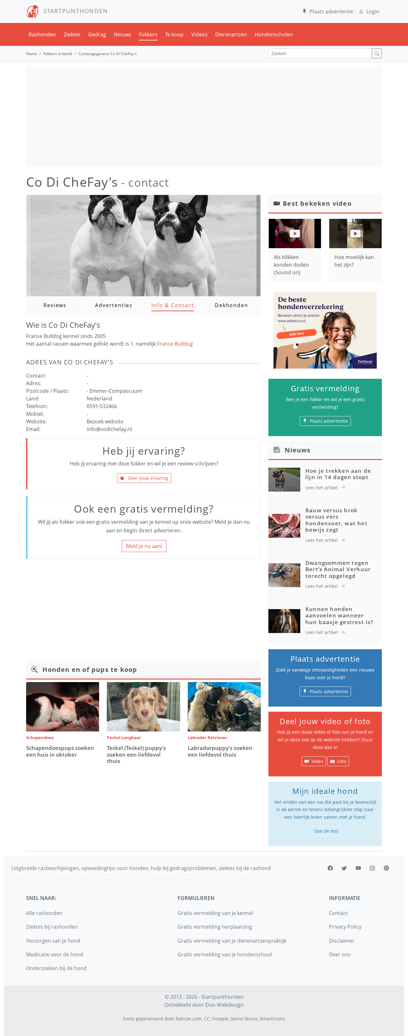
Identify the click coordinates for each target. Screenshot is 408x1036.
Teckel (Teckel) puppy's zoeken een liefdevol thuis (136, 754)
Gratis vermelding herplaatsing (215, 926)
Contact (338, 913)
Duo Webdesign (224, 1004)
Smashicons (272, 1019)
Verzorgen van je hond (53, 940)
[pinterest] (386, 868)
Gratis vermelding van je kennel (215, 913)
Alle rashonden (44, 913)
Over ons (340, 954)
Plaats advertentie (331, 11)
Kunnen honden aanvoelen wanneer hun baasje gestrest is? (339, 615)
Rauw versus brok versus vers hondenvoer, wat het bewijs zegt (336, 520)
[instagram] (372, 868)
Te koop (174, 34)
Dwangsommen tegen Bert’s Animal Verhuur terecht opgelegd (338, 569)
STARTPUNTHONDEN (73, 11)
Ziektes (72, 34)
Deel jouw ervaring (147, 478)
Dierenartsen (231, 34)
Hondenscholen (274, 34)
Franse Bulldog (175, 343)
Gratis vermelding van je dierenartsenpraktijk (232, 940)
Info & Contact (172, 305)
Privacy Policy (345, 926)
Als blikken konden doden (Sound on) (291, 265)
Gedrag (97, 34)
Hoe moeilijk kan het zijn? (354, 261)
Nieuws (122, 34)
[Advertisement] (204, 117)
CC (207, 1019)
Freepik (220, 1019)
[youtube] (358, 868)
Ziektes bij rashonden (52, 926)
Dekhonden (231, 305)
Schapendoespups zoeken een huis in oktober (60, 751)
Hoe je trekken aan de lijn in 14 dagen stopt (338, 474)
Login (372, 11)
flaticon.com (188, 1019)
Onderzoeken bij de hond (56, 968)
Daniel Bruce (244, 1019)
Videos (199, 34)
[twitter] (344, 868)
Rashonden (42, 34)
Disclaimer (341, 940)
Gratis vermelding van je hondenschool (225, 954)
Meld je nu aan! (144, 546)
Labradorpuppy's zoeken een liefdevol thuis (220, 751)
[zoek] (377, 53)
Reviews (55, 305)
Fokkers (148, 34)
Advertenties (114, 305)
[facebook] (330, 868)
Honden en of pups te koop (89, 669)
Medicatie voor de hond (54, 954)
